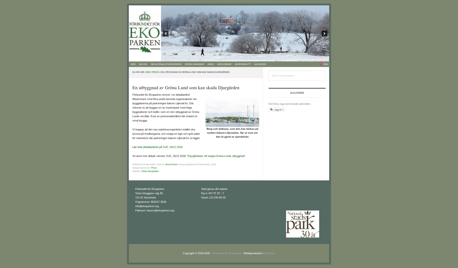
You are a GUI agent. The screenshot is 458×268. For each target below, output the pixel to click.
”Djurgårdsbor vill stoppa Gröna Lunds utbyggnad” (216, 155)
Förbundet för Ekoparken (226, 253)
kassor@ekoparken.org (160, 210)
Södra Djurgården (150, 171)
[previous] (166, 33)
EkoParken (145, 32)
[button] (276, 109)
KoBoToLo (269, 253)
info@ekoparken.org (147, 206)
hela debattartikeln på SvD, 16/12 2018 (159, 147)
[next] (324, 33)
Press (154, 168)
